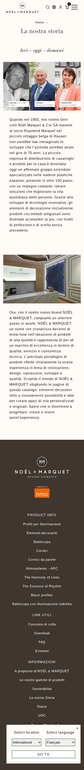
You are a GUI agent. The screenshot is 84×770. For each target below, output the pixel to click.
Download (42, 633)
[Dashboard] (60, 8)
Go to (43, 754)
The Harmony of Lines (42, 577)
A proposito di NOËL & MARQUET (42, 671)
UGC (42, 715)
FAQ (42, 642)
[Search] (47, 8)
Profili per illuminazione (42, 524)
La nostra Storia (42, 697)
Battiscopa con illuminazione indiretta (42, 604)
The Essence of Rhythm (42, 586)
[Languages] (54, 8)
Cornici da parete (42, 559)
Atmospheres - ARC (42, 568)
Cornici (42, 551)
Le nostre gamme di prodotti (42, 680)
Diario (42, 706)
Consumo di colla (42, 624)
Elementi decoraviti (42, 533)
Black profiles (42, 595)
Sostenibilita (42, 689)
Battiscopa (42, 542)
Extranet (42, 651)
